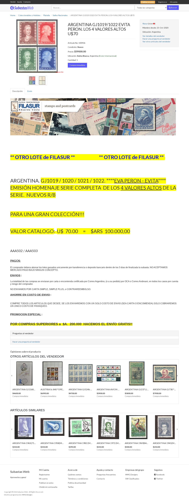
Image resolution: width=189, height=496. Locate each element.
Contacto (26, 2)
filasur (145, 23)
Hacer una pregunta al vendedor (156, 39)
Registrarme (44, 474)
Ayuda (19, 2)
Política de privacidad (77, 483)
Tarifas (71, 487)
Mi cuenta (173, 2)
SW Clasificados (132, 478)
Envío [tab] (29, 91)
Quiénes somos (74, 474)
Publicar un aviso (46, 483)
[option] (37, 46)
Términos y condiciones (78, 478)
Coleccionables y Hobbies (29, 15)
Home (12, 15)
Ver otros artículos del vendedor (156, 41)
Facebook (160, 474)
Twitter (159, 478)
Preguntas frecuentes (106, 474)
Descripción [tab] (17, 91)
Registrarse (162, 2)
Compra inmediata (77, 65)
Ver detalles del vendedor (154, 36)
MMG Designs (131, 474)
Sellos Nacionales (60, 15)
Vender (13, 2)
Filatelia (46, 15)
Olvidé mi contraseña (48, 487)
